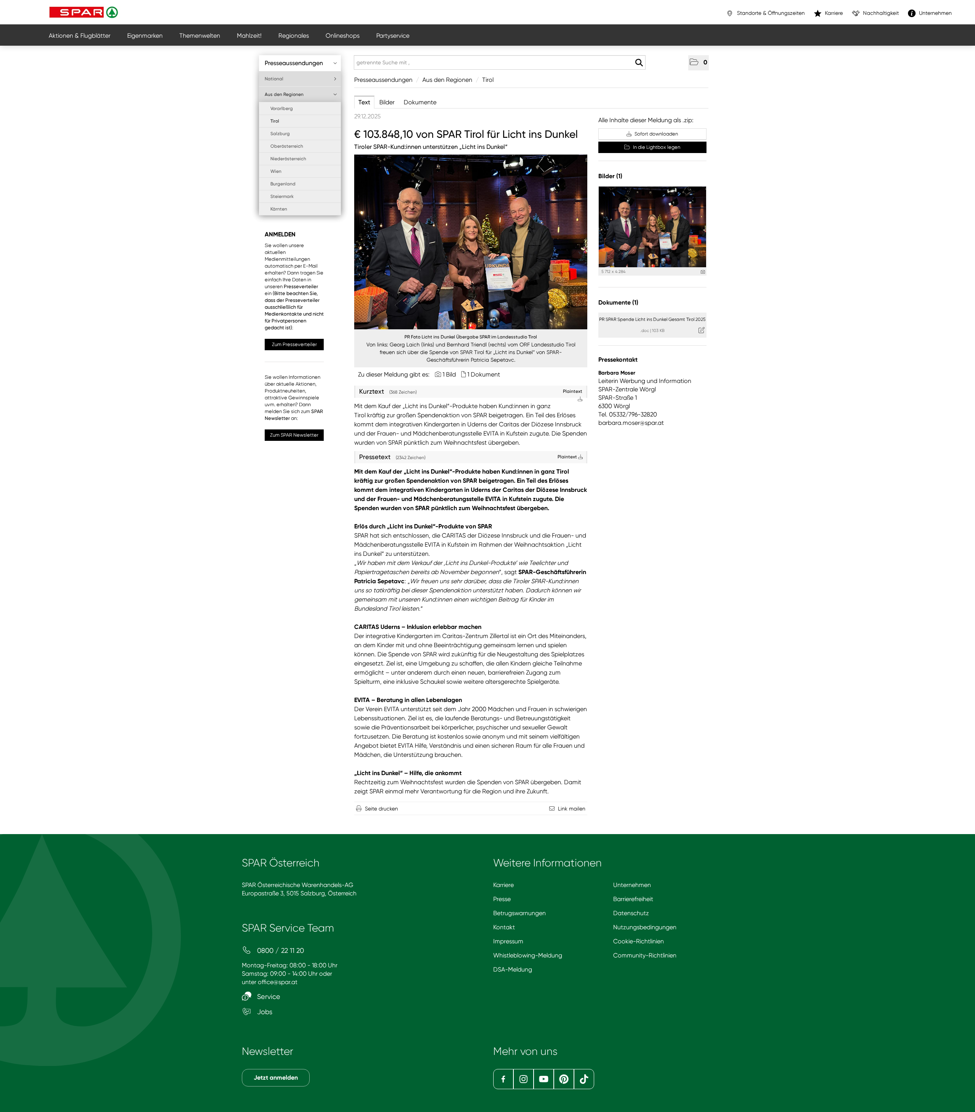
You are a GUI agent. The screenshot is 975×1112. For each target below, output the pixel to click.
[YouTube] (544, 1079)
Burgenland (283, 184)
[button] (698, 62)
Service (267, 996)
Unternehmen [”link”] (934, 13)
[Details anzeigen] (703, 272)
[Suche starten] (639, 63)
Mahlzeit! (249, 35)
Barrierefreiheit (633, 899)
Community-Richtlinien (644, 955)
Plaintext (568, 456)
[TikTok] (584, 1079)
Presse (502, 899)
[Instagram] (523, 1079)
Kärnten (278, 209)
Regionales (293, 35)
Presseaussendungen (294, 63)
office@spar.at (277, 982)
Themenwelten (199, 35)
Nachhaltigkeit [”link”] (880, 13)
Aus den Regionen (284, 94)
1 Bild (449, 374)
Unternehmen (632, 885)
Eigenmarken (145, 35)
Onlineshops (343, 35)
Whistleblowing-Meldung (527, 955)
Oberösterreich (286, 146)
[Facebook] (503, 1079)
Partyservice (392, 35)
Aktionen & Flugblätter (79, 35)
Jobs (263, 1012)
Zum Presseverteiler (294, 344)
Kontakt (504, 927)
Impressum (508, 941)
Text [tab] (364, 102)
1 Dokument (483, 374)
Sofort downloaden (655, 134)
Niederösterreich (288, 158)
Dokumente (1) (618, 302)
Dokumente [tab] (420, 102)
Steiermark (282, 196)
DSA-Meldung (512, 969)
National (274, 78)
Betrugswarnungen (519, 913)
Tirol (274, 121)
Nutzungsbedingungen (644, 927)
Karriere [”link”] (833, 13)
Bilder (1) (610, 176)
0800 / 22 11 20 (279, 950)
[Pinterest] (564, 1079)
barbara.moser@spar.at (631, 422)
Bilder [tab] (387, 102)
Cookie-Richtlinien (638, 941)
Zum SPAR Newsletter (294, 435)
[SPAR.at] (84, 12)
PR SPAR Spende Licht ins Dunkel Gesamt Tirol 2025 (652, 319)
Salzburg (280, 133)
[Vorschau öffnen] (470, 242)
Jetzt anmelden (276, 1077)
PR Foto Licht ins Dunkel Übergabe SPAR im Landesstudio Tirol (470, 337)
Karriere (503, 885)
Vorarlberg (281, 108)
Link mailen (571, 809)
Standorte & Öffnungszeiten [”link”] (770, 13)
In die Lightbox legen (656, 147)
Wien (275, 171)
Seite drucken (381, 809)
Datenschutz (631, 913)
